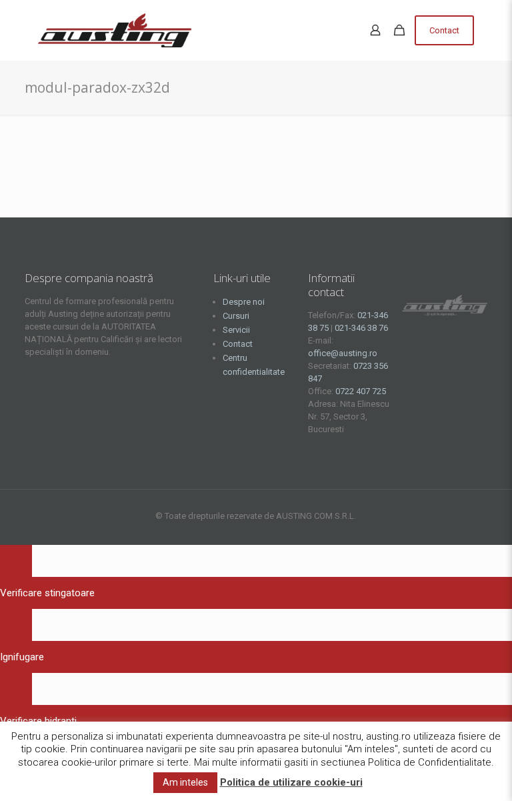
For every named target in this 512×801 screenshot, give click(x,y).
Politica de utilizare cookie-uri (291, 782)
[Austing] (114, 30)
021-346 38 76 (361, 328)
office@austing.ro (342, 353)
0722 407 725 (360, 391)
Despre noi (244, 302)
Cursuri (236, 316)
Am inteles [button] (185, 782)
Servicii (236, 330)
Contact (444, 30)
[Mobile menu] (342, 30)
